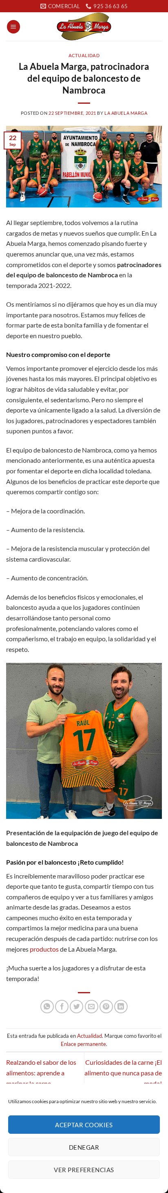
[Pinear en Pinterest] (106, 1006)
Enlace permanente (83, 1044)
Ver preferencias (84, 1169)
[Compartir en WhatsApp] (47, 1006)
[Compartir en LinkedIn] (121, 1006)
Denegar (84, 1147)
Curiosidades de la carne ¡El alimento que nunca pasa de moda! (123, 1072)
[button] (13, 26)
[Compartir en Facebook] (62, 1006)
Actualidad (84, 55)
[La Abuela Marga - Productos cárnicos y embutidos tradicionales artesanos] (84, 26)
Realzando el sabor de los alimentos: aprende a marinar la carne (41, 1072)
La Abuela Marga (125, 113)
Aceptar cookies (84, 1124)
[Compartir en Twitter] (76, 1006)
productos (44, 949)
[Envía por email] (91, 1006)
